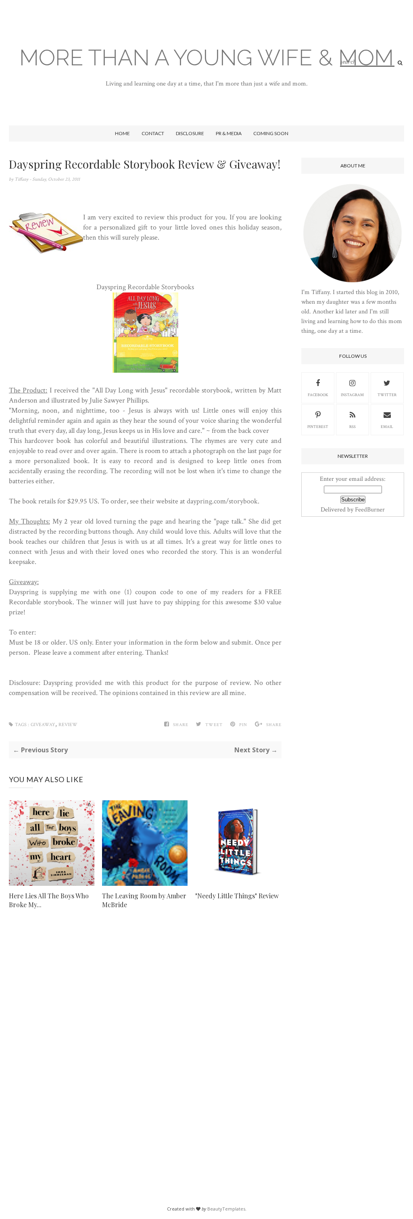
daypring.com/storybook (222, 501)
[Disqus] (145, 1042)
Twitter (387, 395)
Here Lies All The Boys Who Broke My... (49, 900)
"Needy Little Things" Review (237, 895)
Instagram (352, 395)
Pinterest (317, 427)
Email (387, 427)
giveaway (43, 725)
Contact (153, 133)
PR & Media (229, 133)
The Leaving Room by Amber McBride (144, 900)
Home (122, 133)
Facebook (318, 395)
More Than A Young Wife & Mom (206, 57)
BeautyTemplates (226, 1209)
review (67, 725)
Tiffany (22, 179)
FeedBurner (370, 509)
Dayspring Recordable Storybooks (145, 287)
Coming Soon (270, 133)
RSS (352, 427)
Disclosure (190, 133)
